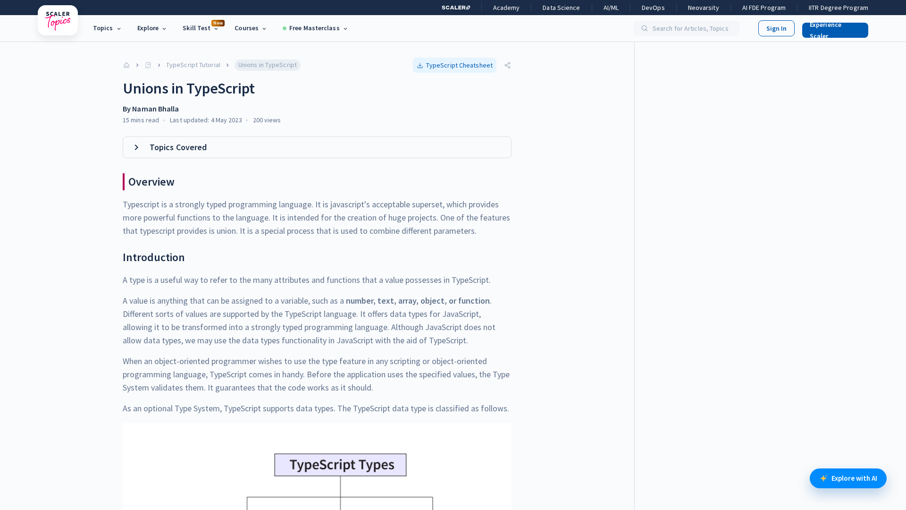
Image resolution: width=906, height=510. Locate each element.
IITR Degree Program (838, 7)
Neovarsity (703, 7)
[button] (831, 28)
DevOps (653, 7)
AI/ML (611, 7)
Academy (506, 7)
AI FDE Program (764, 7)
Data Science (561, 7)
